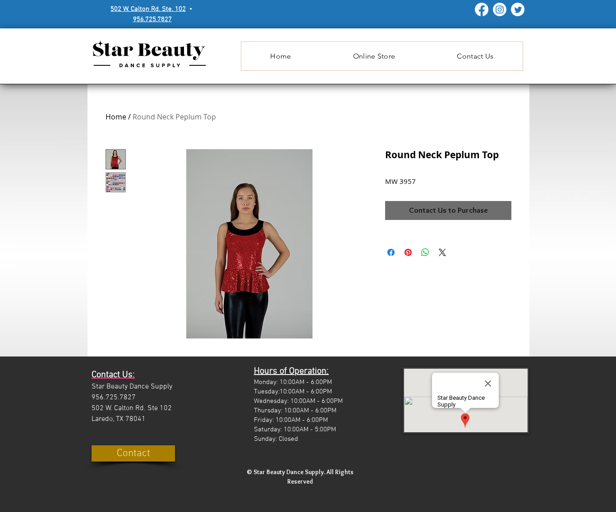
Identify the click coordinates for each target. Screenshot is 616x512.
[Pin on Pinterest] (408, 252)
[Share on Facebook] (391, 252)
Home (116, 117)
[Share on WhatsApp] (425, 252)
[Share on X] (442, 252)
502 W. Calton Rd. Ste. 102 (148, 9)
